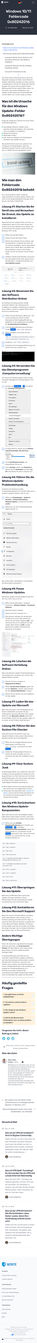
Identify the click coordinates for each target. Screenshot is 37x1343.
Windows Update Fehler (20, 1048)
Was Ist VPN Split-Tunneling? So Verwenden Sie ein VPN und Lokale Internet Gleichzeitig (20, 1173)
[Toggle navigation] (33, 2)
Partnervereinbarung (19, 1333)
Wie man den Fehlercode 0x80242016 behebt (18, 54)
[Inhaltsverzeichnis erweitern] (18, 74)
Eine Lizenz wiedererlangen (10, 1292)
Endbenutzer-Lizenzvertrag (18, 1327)
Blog (3, 1317)
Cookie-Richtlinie (28, 1329)
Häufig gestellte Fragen (9, 1288)
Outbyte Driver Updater (9, 1275)
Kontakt (4, 1313)
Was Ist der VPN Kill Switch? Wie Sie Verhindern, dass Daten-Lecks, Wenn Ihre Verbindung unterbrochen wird (18, 1215)
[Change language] (20, 2)
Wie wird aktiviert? (7, 1300)
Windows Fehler (30, 1045)
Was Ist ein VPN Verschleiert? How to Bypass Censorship (19, 1134)
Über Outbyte (6, 1309)
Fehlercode (9, 1045)
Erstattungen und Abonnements (19, 1331)
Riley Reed (14, 27)
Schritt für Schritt (19, 1045)
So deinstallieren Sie (8, 1296)
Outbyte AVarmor (7, 1279)
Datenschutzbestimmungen (13, 1329)
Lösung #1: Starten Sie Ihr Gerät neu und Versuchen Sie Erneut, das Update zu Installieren (18, 60)
